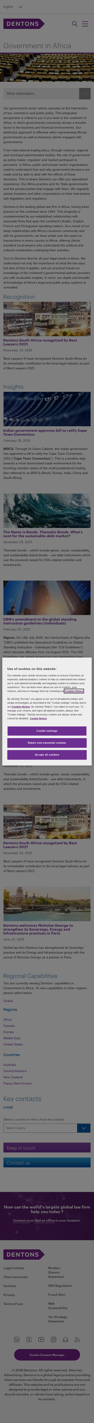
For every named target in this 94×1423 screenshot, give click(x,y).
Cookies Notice (74, 691)
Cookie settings (47, 730)
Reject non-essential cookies (47, 742)
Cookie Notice (38, 718)
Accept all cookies (47, 754)
